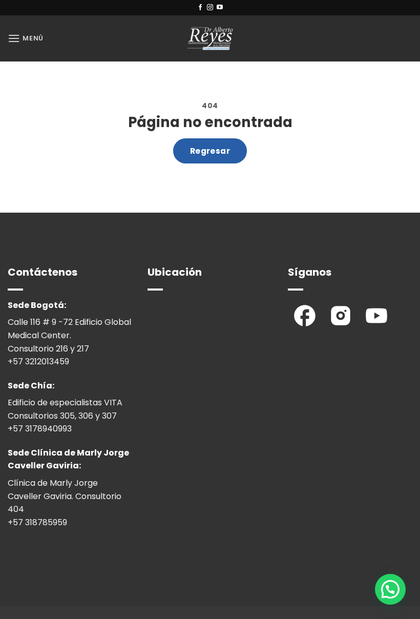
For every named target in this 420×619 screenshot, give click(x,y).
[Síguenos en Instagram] (210, 7)
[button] (26, 38)
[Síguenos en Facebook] (200, 7)
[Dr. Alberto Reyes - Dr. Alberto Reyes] (210, 38)
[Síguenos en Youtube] (220, 7)
